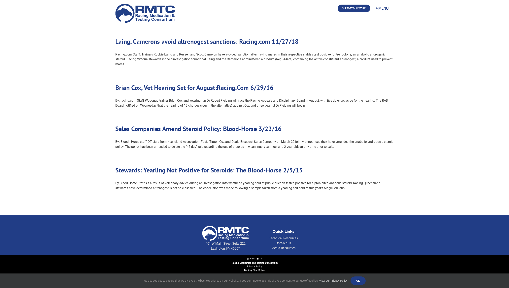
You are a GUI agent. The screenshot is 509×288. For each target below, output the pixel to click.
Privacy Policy (254, 266)
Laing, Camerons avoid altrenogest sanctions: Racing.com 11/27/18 (206, 41)
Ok (358, 280)
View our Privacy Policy (333, 280)
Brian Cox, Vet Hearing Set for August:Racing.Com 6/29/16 (194, 87)
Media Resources (283, 248)
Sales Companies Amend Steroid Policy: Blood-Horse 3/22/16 (198, 129)
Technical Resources (283, 238)
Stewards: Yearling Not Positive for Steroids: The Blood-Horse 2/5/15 (209, 170)
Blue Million (259, 270)
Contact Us (283, 243)
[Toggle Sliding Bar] (382, 8)
